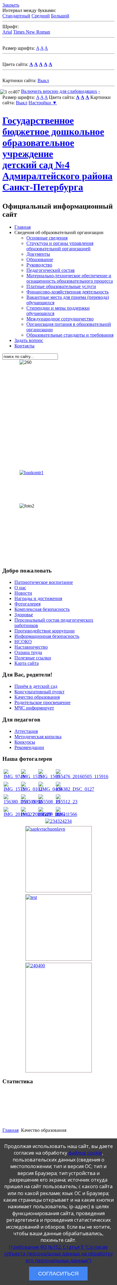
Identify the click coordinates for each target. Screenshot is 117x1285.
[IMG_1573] (14, 789)
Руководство (39, 264)
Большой (60, 15)
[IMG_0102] (31, 789)
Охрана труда (28, 652)
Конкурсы (24, 742)
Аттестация (26, 731)
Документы (38, 254)
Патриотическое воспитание (43, 582)
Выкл (43, 80)
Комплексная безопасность (42, 609)
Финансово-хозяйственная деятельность (67, 291)
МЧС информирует (34, 707)
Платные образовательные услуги (61, 286)
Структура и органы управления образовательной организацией (59, 246)
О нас (20, 587)
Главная (22, 227)
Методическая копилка (38, 736)
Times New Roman (31, 31)
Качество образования (37, 697)
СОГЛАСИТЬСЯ (58, 1274)
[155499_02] (49, 814)
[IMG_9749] (14, 776)
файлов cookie (85, 1153)
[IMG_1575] (31, 776)
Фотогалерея (27, 603)
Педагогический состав (50, 270)
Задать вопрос (28, 340)
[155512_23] (66, 801)
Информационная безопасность (46, 636)
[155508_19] (49, 801)
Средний (41, 15)
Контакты (24, 345)
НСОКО (23, 641)
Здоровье (23, 614)
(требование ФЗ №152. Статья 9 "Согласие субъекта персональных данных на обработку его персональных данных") (58, 1254)
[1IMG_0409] (50, 789)
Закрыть (10, 4)
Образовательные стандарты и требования (69, 335)
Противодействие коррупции (44, 630)
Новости (23, 593)
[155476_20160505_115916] (82, 776)
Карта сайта (26, 663)
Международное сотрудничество (60, 318)
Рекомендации (29, 747)
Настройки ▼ (42, 102)
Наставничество (31, 647)
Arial (7, 31)
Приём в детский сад (35, 686)
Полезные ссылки (32, 657)
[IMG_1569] (49, 776)
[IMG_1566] (66, 814)
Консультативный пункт (39, 691)
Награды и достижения (38, 598)
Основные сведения (47, 237)
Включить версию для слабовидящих (59, 91)
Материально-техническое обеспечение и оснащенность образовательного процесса (69, 278)
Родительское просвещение (42, 702)
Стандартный (16, 15)
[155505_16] (32, 801)
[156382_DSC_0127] (75, 789)
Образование (39, 259)
